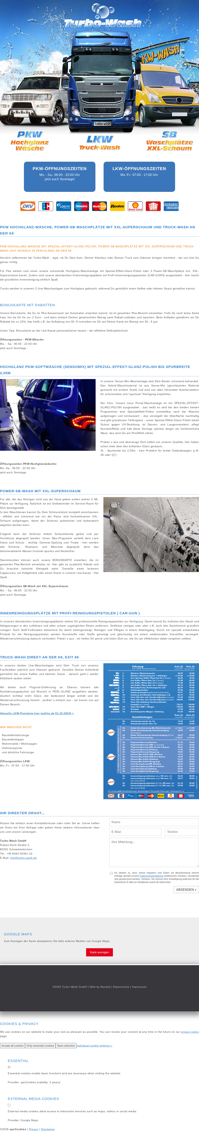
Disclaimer (48, 1129)
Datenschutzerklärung (151, 876)
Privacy (34, 1129)
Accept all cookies (13, 1045)
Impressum (139, 986)
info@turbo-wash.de (23, 857)
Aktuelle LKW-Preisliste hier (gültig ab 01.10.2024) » (37, 713)
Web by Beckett (100, 986)
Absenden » (186, 889)
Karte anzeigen (99, 952)
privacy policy (190, 1031)
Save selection (66, 1045)
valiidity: (44, 1082)
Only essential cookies (40, 1045)
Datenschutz (121, 986)
